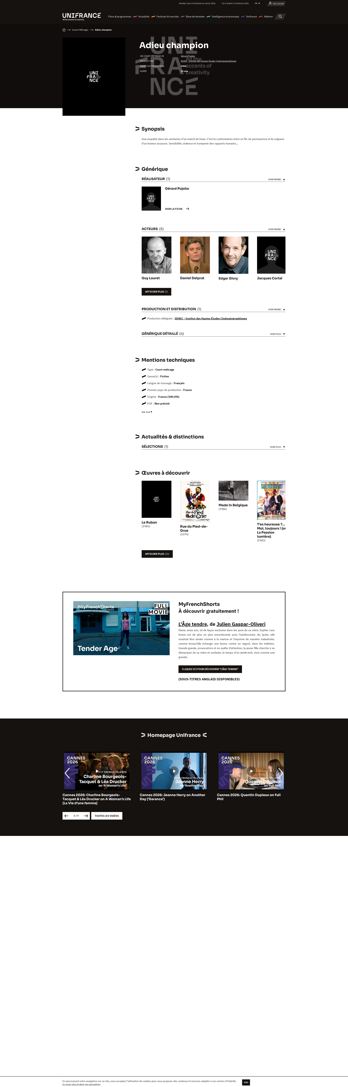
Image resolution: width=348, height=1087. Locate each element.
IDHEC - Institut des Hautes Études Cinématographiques (208, 61)
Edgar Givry (228, 278)
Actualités (144, 16)
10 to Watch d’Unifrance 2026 (235, 3)
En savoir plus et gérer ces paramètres (81, 1084)
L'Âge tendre (192, 624)
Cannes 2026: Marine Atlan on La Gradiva (251, 795)
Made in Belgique (233, 505)
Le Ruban (149, 522)
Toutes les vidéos (107, 815)
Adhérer (268, 16)
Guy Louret (151, 278)
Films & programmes (119, 16)
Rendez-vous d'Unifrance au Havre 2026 (197, 3)
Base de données (195, 16)
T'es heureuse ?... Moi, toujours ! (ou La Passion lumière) (272, 530)
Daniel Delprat (192, 278)
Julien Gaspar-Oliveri (241, 624)
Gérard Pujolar (188, 56)
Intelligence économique (225, 16)
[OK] (246, 1082)
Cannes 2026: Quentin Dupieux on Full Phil (171, 797)
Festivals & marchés (168, 16)
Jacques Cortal (269, 278)
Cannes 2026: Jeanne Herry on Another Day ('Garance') (95, 797)
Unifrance (251, 16)
